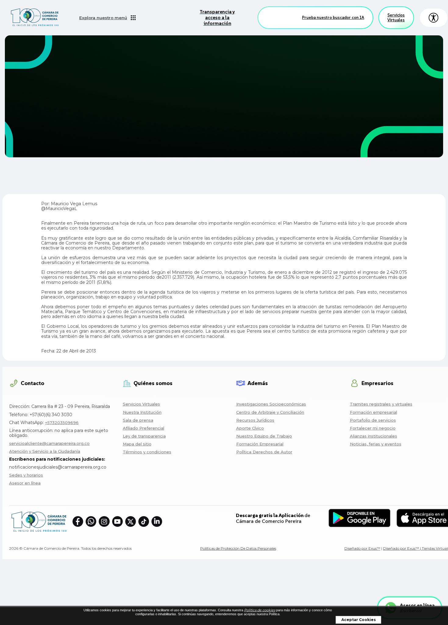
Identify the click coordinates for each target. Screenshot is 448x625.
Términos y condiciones (147, 451)
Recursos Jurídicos (255, 420)
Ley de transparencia (144, 436)
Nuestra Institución (142, 412)
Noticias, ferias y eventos (375, 443)
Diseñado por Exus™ (362, 548)
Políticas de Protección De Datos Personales (238, 548)
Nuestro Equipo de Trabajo (264, 436)
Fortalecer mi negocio (373, 428)
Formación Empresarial (259, 443)
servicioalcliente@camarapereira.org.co (49, 443)
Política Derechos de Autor (264, 451)
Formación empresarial (373, 412)
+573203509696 (62, 422)
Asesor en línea (25, 482)
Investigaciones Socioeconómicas (271, 404)
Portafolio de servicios (373, 420)
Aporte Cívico (250, 428)
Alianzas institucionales (373, 436)
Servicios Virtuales (396, 17)
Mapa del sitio (137, 443)
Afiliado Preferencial (143, 428)
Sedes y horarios (26, 475)
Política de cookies (259, 610)
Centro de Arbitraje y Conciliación (270, 412)
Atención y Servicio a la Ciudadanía (44, 451)
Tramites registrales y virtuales (381, 404)
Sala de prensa (138, 420)
